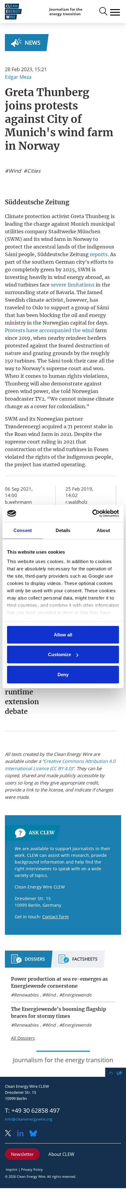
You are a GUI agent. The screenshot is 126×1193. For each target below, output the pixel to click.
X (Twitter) (10, 1134)
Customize (59, 654)
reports (99, 254)
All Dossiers (23, 1038)
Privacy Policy (32, 1169)
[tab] (28, 961)
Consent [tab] (22, 530)
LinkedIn (22, 1134)
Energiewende (76, 995)
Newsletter (22, 1154)
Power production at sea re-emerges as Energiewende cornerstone (59, 982)
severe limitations (72, 285)
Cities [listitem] (33, 171)
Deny (63, 674)
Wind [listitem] (14, 171)
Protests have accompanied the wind (49, 330)
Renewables (26, 995)
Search (103, 11)
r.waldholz (76, 502)
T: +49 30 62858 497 (32, 1111)
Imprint (11, 1169)
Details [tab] (63, 530)
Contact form (55, 917)
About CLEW (61, 1154)
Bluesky (34, 1134)
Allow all (63, 634)
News (32, 42)
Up (119, 1073)
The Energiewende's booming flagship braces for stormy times (58, 1012)
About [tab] (103, 530)
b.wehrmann (18, 502)
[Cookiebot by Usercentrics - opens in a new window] (92, 513)
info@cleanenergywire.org (28, 1119)
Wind (50, 995)
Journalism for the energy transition (65, 12)
